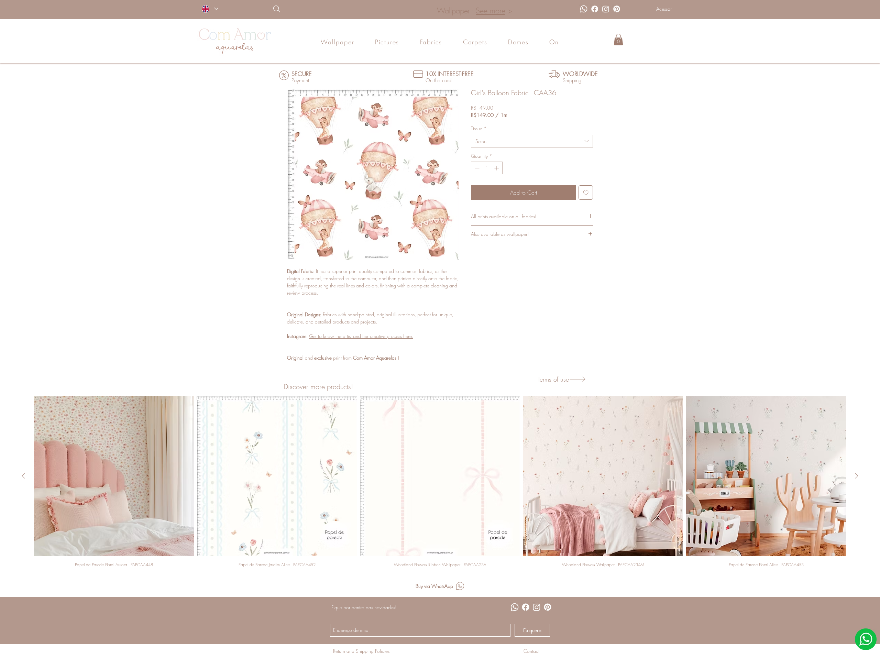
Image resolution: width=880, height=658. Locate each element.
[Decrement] (476, 168)
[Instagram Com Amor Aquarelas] (605, 8)
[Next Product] (856, 475)
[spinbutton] (487, 168)
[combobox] (532, 141)
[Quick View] (114, 476)
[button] (618, 39)
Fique (336, 607)
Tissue (479, 128)
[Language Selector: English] (210, 8)
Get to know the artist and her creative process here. (361, 336)
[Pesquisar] (312, 8)
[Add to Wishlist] (586, 192)
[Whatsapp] (583, 8)
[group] (440, 481)
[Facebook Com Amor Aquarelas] (594, 8)
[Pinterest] (616, 8)
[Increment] (497, 168)
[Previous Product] (23, 475)
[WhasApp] (866, 639)
